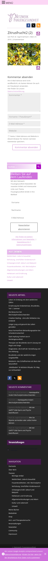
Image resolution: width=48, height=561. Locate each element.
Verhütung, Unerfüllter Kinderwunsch (21, 260)
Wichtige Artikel (18, 476)
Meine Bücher (14, 510)
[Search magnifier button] (38, 166)
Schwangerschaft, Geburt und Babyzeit (21, 263)
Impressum (13, 534)
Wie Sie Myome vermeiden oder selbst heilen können (23, 420)
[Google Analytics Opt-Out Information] (3, 554)
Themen (12, 473)
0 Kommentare (18, 39)
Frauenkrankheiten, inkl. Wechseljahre (21, 266)
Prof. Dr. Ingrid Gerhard (19, 37)
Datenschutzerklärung (16, 91)
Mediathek (13, 513)
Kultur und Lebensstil (15, 277)
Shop (10, 517)
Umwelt (10, 280)
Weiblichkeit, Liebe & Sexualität (18, 256)
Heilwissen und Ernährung (17, 273)
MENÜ (9, 3)
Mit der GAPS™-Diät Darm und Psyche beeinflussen (22, 410)
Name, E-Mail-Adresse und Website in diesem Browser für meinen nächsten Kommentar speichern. (23, 139)
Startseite (12, 466)
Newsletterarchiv (23, 242)
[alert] (24, 449)
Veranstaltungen (15, 523)
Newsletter (13, 527)
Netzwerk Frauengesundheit (25, 547)
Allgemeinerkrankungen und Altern (20, 270)
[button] (28, 25)
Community (13, 530)
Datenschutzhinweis (24, 245)
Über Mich (12, 470)
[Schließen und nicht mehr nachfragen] (45, 554)
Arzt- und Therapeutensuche (19, 520)
